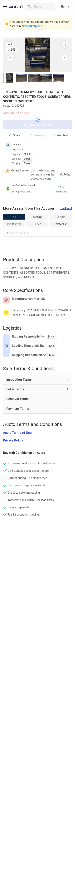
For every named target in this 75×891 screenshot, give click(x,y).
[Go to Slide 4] (46, 78)
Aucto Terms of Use (17, 433)
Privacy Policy (13, 440)
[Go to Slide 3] (34, 78)
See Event (66, 208)
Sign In (64, 6)
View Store (61, 191)
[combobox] (43, 6)
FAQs (67, 174)
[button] (37, 55)
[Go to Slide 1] (9, 78)
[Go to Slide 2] (21, 78)
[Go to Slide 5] (58, 78)
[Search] (29, 6)
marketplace (34, 26)
